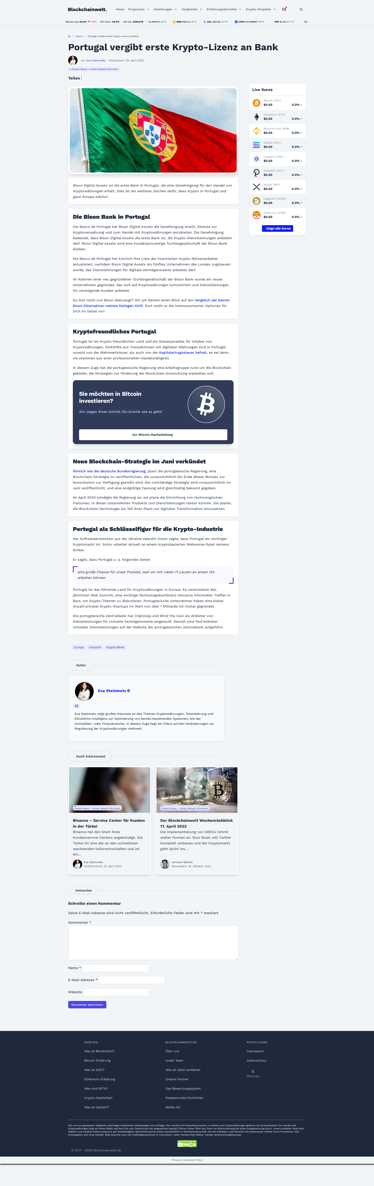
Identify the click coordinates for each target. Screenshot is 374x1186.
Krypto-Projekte (258, 9)
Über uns (172, 1051)
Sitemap (253, 1076)
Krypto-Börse (115, 647)
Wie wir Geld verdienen (183, 1070)
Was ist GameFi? (96, 1107)
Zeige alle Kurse (278, 228)
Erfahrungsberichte (222, 9)
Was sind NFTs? (96, 1088)
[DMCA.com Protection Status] (187, 1143)
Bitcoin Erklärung (97, 1060)
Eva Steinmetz (112, 690)
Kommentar (79, 922)
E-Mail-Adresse (82, 980)
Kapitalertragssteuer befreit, (183, 352)
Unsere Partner (177, 1079)
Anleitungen (163, 9)
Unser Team (174, 1060)
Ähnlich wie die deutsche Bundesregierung (109, 471)
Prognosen (136, 9)
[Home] (69, 36)
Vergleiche (190, 9)
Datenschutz (256, 1060)
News (120, 9)
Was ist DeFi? (94, 1070)
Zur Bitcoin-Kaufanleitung (152, 434)
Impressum (255, 1051)
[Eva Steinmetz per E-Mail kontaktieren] (76, 706)
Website (75, 992)
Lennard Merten (182, 862)
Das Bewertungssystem (183, 1088)
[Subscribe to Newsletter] (284, 9)
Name (74, 968)
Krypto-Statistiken (98, 1098)
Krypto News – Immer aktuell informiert (95, 69)
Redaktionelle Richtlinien (185, 1098)
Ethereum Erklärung (99, 1079)
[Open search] (301, 9)
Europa (79, 647)
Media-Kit (173, 1107)
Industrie (95, 647)
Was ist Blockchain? (99, 1051)
